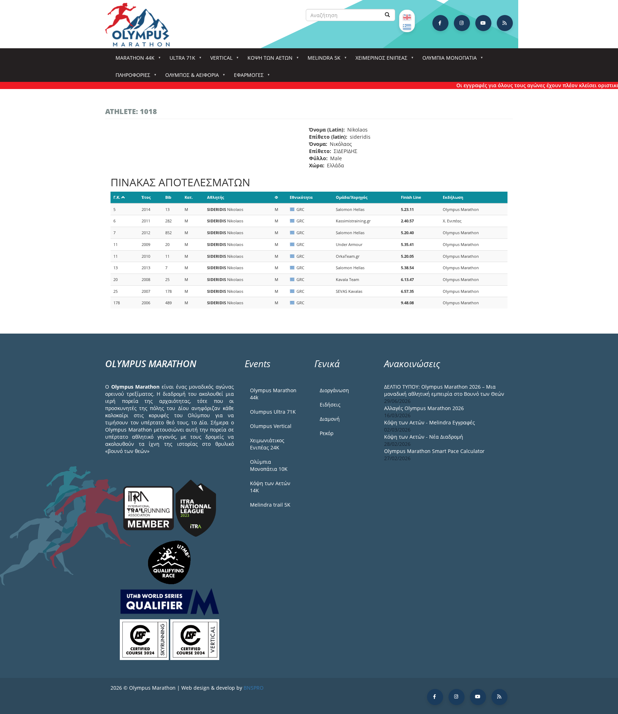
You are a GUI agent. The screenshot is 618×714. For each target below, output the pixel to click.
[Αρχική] (141, 24)
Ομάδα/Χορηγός (351, 197)
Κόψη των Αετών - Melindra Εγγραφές (429, 422)
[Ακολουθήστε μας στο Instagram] (462, 23)
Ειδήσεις (330, 404)
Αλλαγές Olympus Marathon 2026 (424, 408)
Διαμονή (330, 418)
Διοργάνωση (334, 390)
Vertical (218, 59)
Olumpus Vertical (270, 426)
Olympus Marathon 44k (273, 394)
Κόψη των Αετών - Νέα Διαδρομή (423, 436)
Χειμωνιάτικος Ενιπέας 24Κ (267, 444)
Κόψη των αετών (267, 59)
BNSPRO (254, 687)
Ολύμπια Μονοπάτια (447, 59)
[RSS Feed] (505, 23)
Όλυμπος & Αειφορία (189, 77)
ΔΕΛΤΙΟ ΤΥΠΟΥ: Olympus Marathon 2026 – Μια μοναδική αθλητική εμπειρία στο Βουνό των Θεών (444, 390)
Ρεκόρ (326, 433)
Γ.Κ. (116, 197)
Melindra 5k (321, 59)
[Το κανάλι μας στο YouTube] (483, 23)
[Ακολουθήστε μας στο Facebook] (440, 23)
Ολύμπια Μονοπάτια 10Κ (269, 465)
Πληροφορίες (130, 77)
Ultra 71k (180, 59)
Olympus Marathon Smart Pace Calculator (434, 451)
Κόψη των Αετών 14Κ (270, 487)
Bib (168, 197)
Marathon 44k (132, 59)
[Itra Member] (149, 507)
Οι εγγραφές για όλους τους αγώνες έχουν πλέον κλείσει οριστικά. (528, 85)
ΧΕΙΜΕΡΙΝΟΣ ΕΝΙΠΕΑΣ (378, 59)
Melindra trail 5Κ (270, 504)
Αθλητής (215, 197)
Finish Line (411, 197)
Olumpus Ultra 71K (273, 411)
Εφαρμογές (246, 77)
